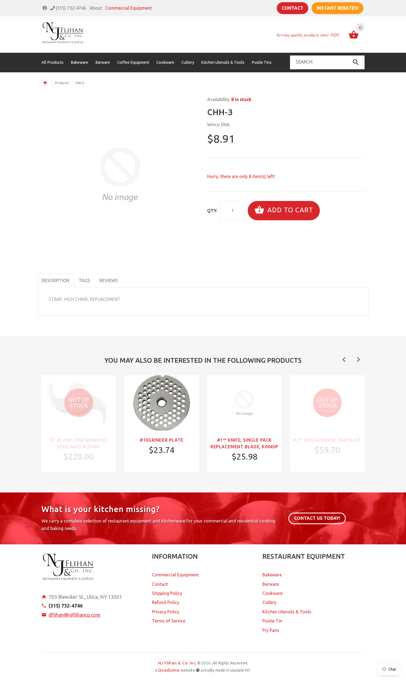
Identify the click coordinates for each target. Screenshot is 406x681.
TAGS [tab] (84, 280)
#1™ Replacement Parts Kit (327, 440)
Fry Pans (270, 630)
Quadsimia (169, 670)
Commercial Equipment (128, 8)
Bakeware (272, 574)
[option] (78, 423)
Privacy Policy (165, 611)
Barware (270, 584)
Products (62, 83)
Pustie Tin (272, 620)
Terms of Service (168, 620)
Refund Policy (165, 602)
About (95, 8)
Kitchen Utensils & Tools (286, 611)
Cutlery (269, 602)
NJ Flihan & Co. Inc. (177, 663)
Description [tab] (55, 280)
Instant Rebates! (337, 8)
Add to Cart (289, 210)
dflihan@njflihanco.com (75, 615)
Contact (292, 8)
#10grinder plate (161, 440)
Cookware (272, 593)
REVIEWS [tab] (108, 280)
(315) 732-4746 (70, 8)
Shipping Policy (167, 593)
